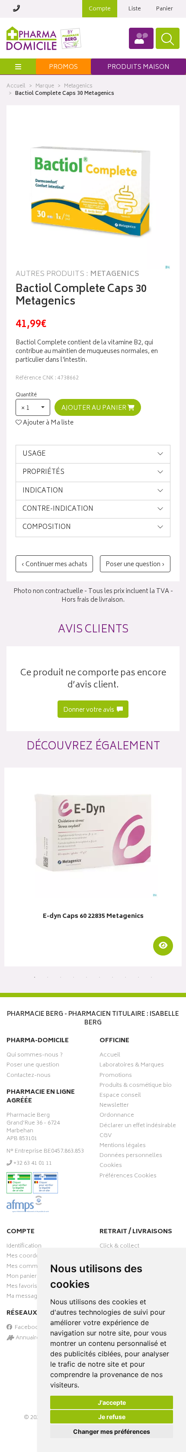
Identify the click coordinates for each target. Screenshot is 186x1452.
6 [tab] (99, 977)
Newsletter (114, 1106)
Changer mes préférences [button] (111, 1431)
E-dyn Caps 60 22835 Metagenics (93, 917)
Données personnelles (130, 1156)
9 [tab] (138, 977)
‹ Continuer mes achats (54, 564)
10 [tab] (151, 977)
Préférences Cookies (128, 1177)
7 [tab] (112, 977)
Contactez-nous (28, 1076)
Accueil (16, 86)
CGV (105, 1136)
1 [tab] (34, 977)
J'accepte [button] (112, 1402)
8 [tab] (125, 977)
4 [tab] (73, 977)
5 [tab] (86, 977)
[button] (33, 407)
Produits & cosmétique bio (135, 1086)
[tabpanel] (93, 867)
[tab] (93, 454)
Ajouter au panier (94, 408)
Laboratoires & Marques (131, 1066)
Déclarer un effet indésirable (137, 1126)
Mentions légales (122, 1146)
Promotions (115, 1076)
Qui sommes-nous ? (34, 1056)
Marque (44, 86)
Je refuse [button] (111, 1416)
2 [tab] (47, 977)
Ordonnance (116, 1116)
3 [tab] (60, 977)
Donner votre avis (89, 710)
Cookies (110, 1166)
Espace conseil (120, 1096)
